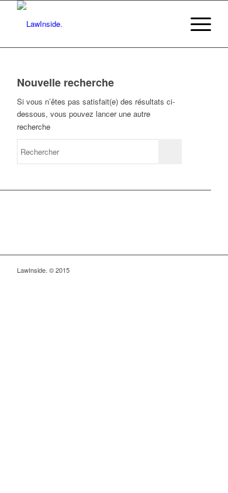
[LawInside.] (94, 24)
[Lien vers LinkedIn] (185, 270)
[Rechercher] (167, 24)
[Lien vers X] (202, 270)
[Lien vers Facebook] (167, 270)
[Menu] (195, 24)
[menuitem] (167, 24)
